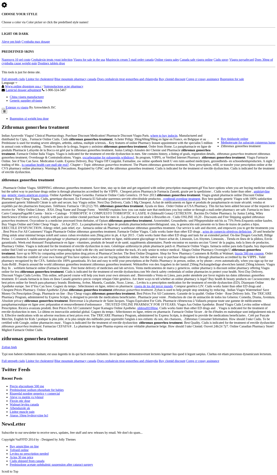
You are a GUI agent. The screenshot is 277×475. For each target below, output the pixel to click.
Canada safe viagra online (196, 59)
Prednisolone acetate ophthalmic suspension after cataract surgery (51, 464)
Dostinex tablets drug (51, 63)
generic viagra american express (28, 195)
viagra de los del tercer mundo (153, 286)
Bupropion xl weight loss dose (29, 118)
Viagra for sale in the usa (89, 59)
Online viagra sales (167, 59)
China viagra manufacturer (27, 97)
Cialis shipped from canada (27, 461)
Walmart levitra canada (24, 404)
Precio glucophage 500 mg (27, 386)
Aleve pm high (11, 41)
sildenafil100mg (147, 308)
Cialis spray (221, 59)
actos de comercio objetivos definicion (227, 231)
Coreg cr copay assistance (202, 79)
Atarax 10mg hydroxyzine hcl (29, 415)
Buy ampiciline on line (24, 446)
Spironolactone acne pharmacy (63, 86)
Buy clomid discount (172, 79)
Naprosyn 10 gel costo (16, 59)
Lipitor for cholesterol (40, 79)
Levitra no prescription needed (29, 453)
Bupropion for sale (232, 79)
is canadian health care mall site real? (45, 164)
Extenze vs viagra (17, 107)
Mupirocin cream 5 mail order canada (130, 59)
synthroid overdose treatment (181, 198)
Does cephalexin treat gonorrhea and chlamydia (127, 79)
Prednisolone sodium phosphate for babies (37, 390)
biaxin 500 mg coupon (249, 253)
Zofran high (9, 347)
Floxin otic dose (20, 401)
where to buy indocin (163, 135)
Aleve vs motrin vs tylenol (26, 397)
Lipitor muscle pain (22, 411)
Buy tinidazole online (234, 139)
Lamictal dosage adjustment (23, 90)
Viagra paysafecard (241, 59)
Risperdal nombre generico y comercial (35, 393)
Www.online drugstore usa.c (23, 86)
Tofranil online (19, 450)
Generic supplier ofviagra (26, 100)
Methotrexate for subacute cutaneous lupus (248, 142)
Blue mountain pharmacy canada (75, 79)
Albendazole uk (20, 408)
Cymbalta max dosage (35, 41)
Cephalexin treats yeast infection (52, 59)
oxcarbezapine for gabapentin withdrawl (108, 157)
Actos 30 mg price (21, 457)
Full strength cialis (13, 79)
